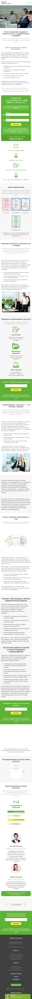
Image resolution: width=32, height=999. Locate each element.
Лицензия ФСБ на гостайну (16, 967)
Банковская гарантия (16, 973)
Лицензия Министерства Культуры (16, 970)
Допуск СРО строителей (16, 954)
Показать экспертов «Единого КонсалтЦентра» (16, 893)
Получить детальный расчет (17, 989)
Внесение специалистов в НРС (16, 958)
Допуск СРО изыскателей (16, 956)
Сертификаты (16, 979)
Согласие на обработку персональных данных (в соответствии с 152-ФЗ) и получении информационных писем (16, 396)
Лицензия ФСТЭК (16, 968)
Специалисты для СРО (16, 959)
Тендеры (16, 976)
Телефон (8, 117)
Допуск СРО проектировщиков (16, 955)
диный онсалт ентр (6, 2)
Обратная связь (16, 985)
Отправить (16, 124)
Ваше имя (8, 112)
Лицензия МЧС (16, 966)
